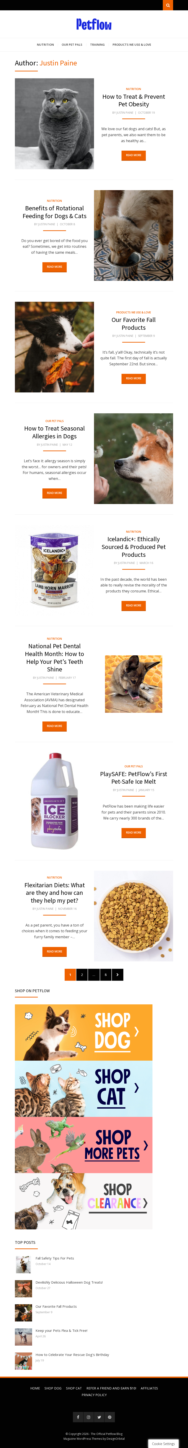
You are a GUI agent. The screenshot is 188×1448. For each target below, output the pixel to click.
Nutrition (45, 44)
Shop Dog (52, 1388)
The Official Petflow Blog (106, 1434)
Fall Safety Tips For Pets (55, 1258)
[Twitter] (99, 1417)
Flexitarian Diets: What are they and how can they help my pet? (54, 892)
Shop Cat (74, 1388)
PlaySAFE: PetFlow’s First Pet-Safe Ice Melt (133, 778)
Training (97, 44)
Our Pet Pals (72, 44)
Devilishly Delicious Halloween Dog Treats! (69, 1282)
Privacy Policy (94, 1395)
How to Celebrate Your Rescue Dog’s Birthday (72, 1354)
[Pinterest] (110, 1417)
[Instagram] (88, 1417)
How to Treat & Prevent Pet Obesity (133, 100)
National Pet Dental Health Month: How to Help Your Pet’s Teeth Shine (54, 657)
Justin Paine (124, 113)
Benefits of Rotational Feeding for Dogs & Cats (54, 212)
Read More (133, 155)
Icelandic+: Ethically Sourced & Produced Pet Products (134, 546)
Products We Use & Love (132, 44)
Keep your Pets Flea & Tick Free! (61, 1330)
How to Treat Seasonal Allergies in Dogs (54, 432)
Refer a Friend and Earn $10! (111, 1388)
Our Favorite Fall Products (134, 324)
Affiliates (149, 1388)
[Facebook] (78, 1417)
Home (35, 1388)
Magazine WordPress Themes (83, 1439)
